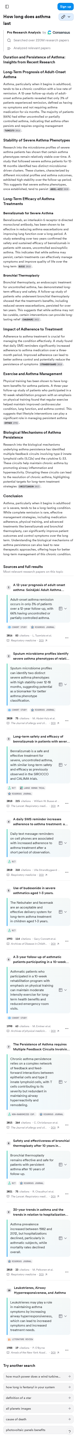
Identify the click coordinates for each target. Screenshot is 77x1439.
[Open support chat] (69, 1431)
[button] (65, 6)
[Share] (66, 17)
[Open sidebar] (7, 6)
